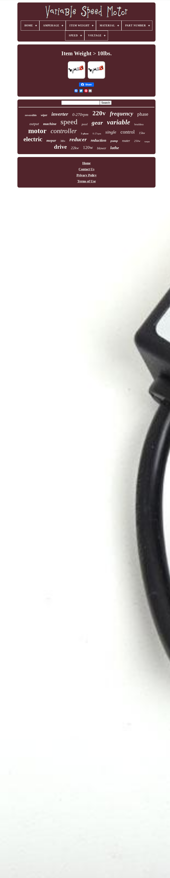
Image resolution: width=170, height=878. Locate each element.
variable (118, 122)
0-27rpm (97, 133)
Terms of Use (86, 181)
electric (32, 139)
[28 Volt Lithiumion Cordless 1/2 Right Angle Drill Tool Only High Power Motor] (96, 78)
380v (62, 141)
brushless (139, 124)
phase (142, 114)
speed (69, 122)
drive (60, 147)
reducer (78, 139)
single (110, 132)
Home (86, 163)
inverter (59, 114)
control (127, 132)
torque (147, 141)
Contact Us (86, 169)
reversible (31, 115)
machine (49, 124)
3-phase (85, 133)
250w (137, 140)
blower (101, 148)
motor (37, 131)
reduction (98, 140)
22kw (75, 148)
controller (64, 131)
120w (88, 147)
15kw (142, 133)
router (126, 140)
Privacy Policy (86, 175)
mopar (51, 140)
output (34, 124)
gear (97, 122)
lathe (114, 147)
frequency (121, 114)
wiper (44, 115)
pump (114, 140)
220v (99, 113)
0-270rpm (80, 114)
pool (84, 124)
